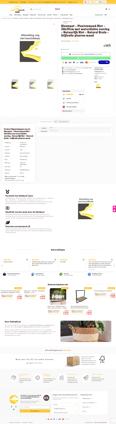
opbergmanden (28, 327)
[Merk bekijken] (98, 88)
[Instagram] (16, 406)
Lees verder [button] (63, 269)
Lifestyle (49, 15)
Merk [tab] (55, 121)
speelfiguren (39, 325)
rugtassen (45, 331)
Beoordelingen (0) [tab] (63, 121)
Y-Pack (65, 23)
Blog (71, 15)
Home (10, 15)
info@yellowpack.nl (59, 408)
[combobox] (40, 9)
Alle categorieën (9, 180)
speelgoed (33, 325)
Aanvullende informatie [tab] (46, 121)
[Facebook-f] (11, 406)
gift (103, 77)
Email (55, 404)
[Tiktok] (13, 409)
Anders (99, 77)
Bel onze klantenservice (61, 412)
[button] (114, 265)
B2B (106, 15)
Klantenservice (99, 15)
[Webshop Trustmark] (57, 9)
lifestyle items (24, 331)
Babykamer (33, 15)
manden (19, 327)
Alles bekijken (17, 15)
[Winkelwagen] (109, 9)
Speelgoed (26, 15)
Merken (55, 15)
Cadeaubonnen (64, 15)
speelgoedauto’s (48, 325)
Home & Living (41, 15)
